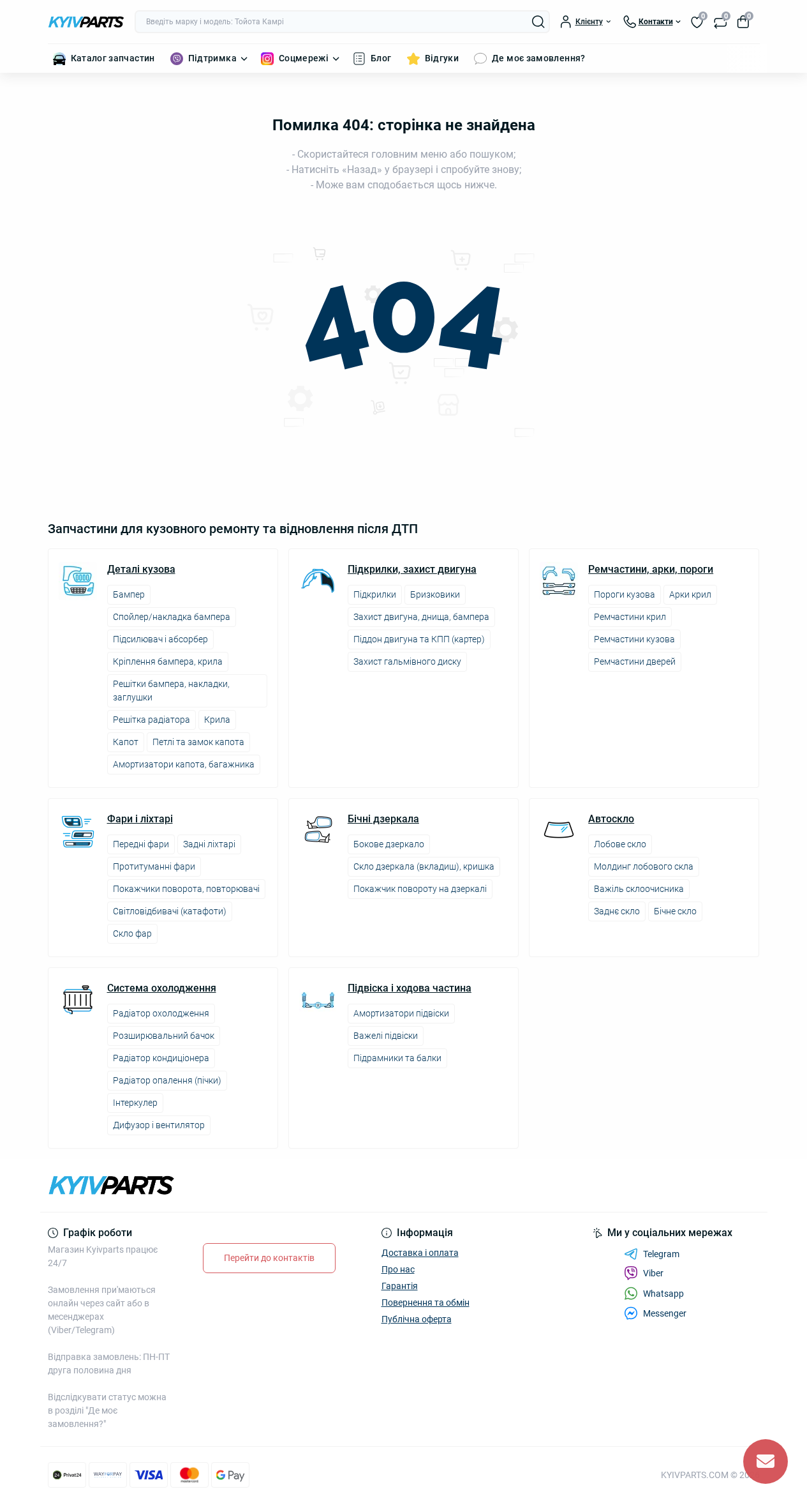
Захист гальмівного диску (407, 661)
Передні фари (141, 844)
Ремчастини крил (630, 617)
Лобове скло (620, 844)
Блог (381, 58)
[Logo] (86, 21)
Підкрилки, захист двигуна (412, 569)
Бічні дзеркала (383, 819)
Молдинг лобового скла (643, 866)
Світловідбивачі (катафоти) (169, 911)
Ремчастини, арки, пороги (650, 569)
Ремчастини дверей (635, 661)
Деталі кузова (141, 569)
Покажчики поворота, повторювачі (186, 889)
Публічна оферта (416, 1319)
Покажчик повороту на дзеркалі (420, 889)
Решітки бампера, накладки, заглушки (171, 690)
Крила (217, 719)
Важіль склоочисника (639, 889)
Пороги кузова (624, 594)
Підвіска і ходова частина (409, 988)
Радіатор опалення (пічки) (167, 1080)
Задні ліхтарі (209, 844)
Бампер (129, 594)
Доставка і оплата (420, 1253)
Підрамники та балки (397, 1058)
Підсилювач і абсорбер (160, 639)
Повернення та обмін (425, 1302)
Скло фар (132, 933)
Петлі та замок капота (198, 742)
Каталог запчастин (113, 58)
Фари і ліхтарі (140, 819)
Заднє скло (617, 911)
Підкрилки (374, 594)
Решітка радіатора (151, 719)
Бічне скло (675, 911)
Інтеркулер (135, 1103)
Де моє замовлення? (538, 58)
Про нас (398, 1269)
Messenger (664, 1313)
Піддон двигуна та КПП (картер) (419, 639)
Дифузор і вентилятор (159, 1125)
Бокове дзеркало (388, 844)
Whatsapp (663, 1293)
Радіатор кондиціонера (161, 1058)
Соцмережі (304, 58)
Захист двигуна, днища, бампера (421, 617)
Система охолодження (161, 988)
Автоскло (611, 819)
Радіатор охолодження (161, 1013)
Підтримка (212, 58)
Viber (653, 1273)
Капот (125, 742)
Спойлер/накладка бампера (171, 617)
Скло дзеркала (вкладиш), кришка (423, 866)
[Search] (538, 21)
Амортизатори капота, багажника (184, 764)
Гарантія (399, 1286)
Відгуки (442, 58)
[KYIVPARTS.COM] (222, 1185)
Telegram (661, 1254)
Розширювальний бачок (163, 1036)
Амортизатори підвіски (401, 1013)
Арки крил (690, 594)
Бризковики (435, 594)
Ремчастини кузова (634, 639)
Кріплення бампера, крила (168, 661)
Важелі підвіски (385, 1036)
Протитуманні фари (154, 866)
